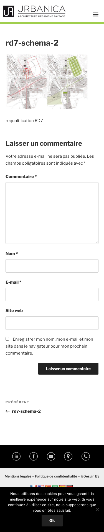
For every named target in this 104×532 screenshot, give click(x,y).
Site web (14, 310)
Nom (12, 253)
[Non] (97, 509)
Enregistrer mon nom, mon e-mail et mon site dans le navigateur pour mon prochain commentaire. (49, 346)
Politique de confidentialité (56, 476)
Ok (52, 520)
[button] (95, 14)
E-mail (13, 282)
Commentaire (21, 176)
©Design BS (90, 476)
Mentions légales (18, 476)
